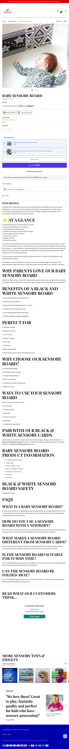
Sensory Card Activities (19, 444)
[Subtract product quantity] (9, 129)
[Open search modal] (58, 11)
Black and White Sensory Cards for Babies (25, 142)
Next (65, 21)
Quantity (5, 125)
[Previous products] (61, 137)
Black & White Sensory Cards (12, 442)
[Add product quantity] (4, 129)
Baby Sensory (12, 21)
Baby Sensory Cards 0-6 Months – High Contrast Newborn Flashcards (32, 151)
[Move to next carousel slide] (65, 636)
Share (7, 195)
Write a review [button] (34, 616)
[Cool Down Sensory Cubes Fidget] (54, 703)
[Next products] (65, 137)
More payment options (34, 171)
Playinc (4, 99)
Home (4, 21)
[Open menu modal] (66, 11)
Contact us (20, 189)
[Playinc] (7, 11)
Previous (59, 21)
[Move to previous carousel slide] (61, 636)
